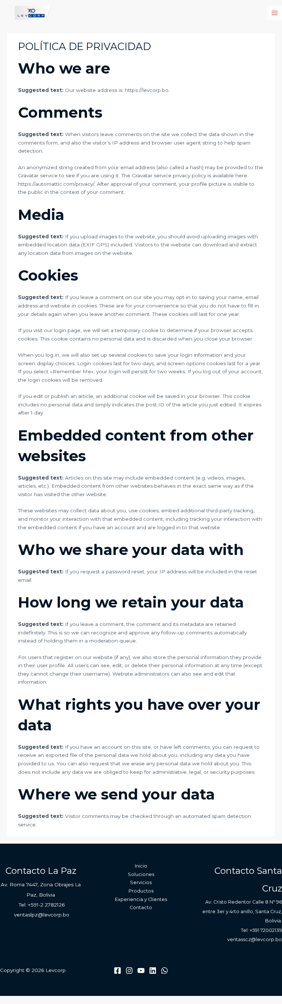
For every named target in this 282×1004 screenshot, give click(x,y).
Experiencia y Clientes (141, 899)
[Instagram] (129, 970)
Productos (141, 891)
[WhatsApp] (164, 970)
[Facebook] (117, 970)
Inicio (141, 866)
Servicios (141, 882)
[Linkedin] (152, 970)
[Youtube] (141, 970)
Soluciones (141, 874)
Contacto (141, 907)
